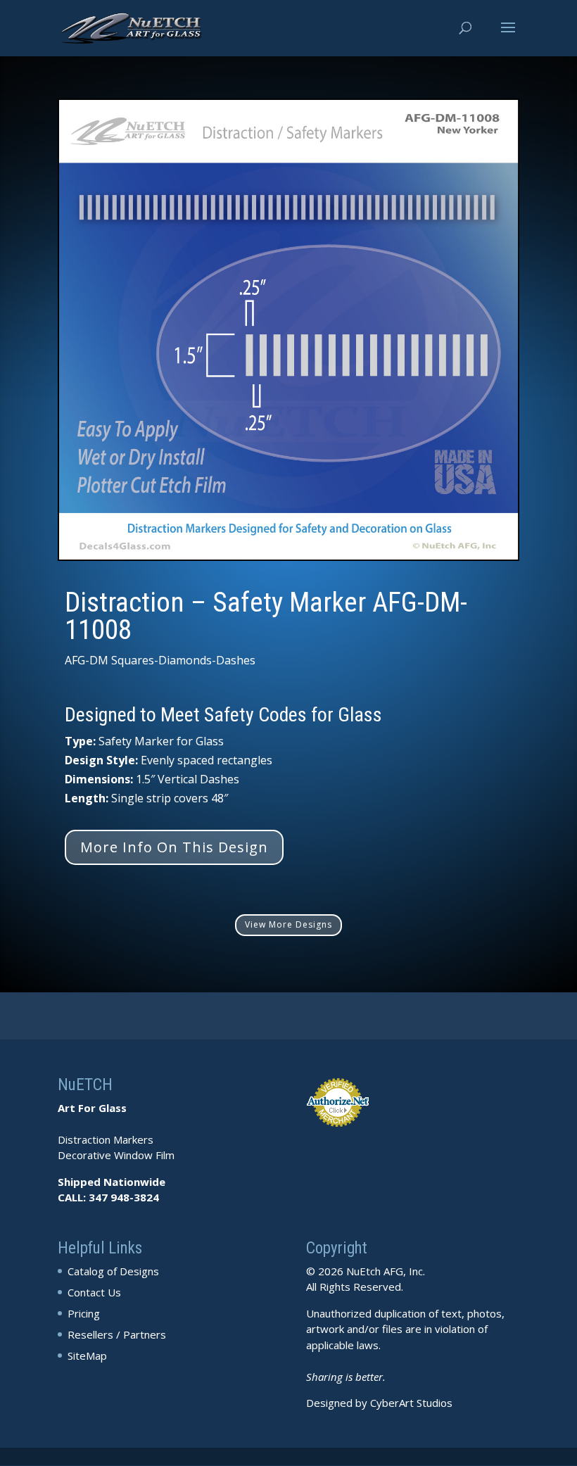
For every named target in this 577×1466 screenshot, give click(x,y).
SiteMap (87, 1355)
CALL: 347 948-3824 (108, 1197)
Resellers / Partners (117, 1334)
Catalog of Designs (113, 1271)
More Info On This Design (174, 847)
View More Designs (288, 924)
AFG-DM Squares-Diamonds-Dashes (160, 660)
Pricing (84, 1313)
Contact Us (94, 1292)
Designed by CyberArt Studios (379, 1403)
